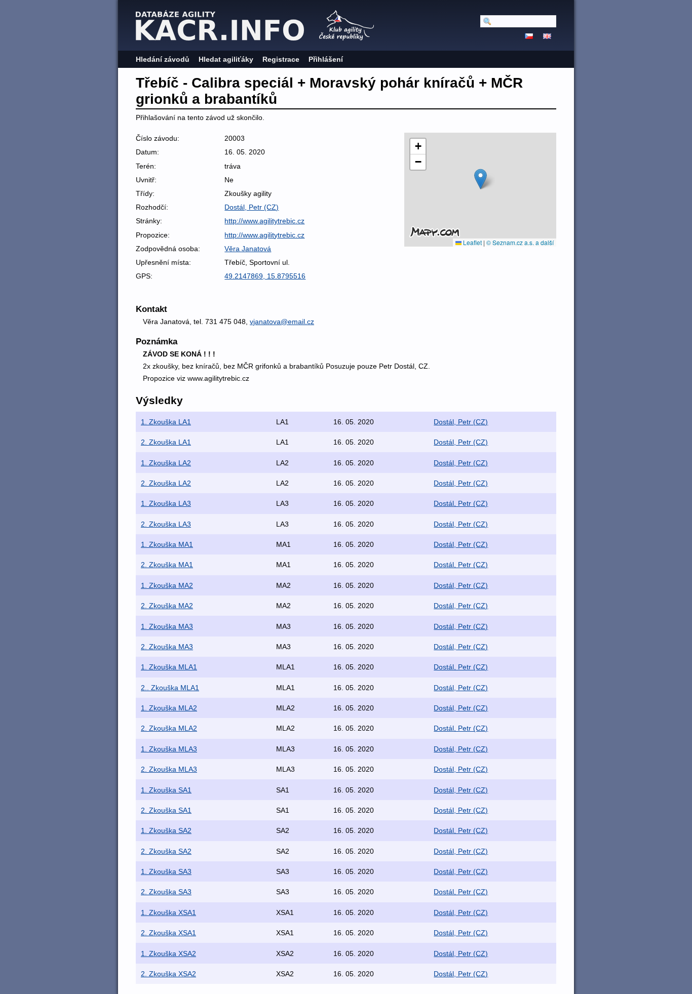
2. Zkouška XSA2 (168, 974)
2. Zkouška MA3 (167, 647)
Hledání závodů (162, 59)
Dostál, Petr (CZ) (251, 207)
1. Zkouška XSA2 (168, 953)
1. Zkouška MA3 (167, 626)
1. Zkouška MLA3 (169, 749)
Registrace (280, 59)
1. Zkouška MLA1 (169, 667)
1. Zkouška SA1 (166, 790)
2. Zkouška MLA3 (169, 769)
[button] (480, 179)
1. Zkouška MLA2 (169, 708)
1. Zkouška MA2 (167, 585)
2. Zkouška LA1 (166, 442)
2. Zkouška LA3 (166, 524)
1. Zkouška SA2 (166, 830)
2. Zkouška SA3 (166, 892)
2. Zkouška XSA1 (168, 933)
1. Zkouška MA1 (167, 544)
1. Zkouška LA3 (166, 503)
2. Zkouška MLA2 (169, 728)
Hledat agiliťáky (226, 59)
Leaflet (472, 242)
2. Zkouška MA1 (167, 565)
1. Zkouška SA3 (166, 871)
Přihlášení (326, 59)
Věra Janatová (247, 249)
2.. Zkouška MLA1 (170, 688)
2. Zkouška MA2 (167, 606)
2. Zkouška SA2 (166, 851)
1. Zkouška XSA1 (168, 912)
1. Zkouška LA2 (166, 463)
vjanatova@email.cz (282, 321)
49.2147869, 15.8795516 (264, 276)
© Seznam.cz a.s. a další (520, 242)
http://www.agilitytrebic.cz (264, 221)
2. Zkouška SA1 (166, 810)
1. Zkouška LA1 (166, 422)
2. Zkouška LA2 (166, 483)
